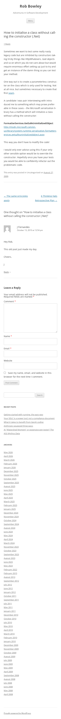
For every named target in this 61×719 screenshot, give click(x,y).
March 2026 (9, 459)
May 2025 (8, 494)
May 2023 (8, 565)
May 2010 (8, 626)
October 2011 (10, 596)
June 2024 (8, 531)
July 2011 (8, 603)
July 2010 (8, 622)
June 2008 (8, 686)
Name (8, 336)
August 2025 (9, 486)
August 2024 (9, 528)
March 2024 (9, 543)
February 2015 (10, 573)
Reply (6, 272)
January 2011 (10, 611)
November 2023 (11, 546)
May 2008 (8, 690)
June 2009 (8, 664)
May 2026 (8, 452)
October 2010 (10, 618)
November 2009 (11, 648)
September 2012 (11, 580)
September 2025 (11, 482)
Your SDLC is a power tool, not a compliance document (29, 418)
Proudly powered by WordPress (17, 713)
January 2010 (10, 641)
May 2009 (8, 667)
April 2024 (8, 539)
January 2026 (10, 467)
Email (7, 348)
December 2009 (11, 645)
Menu (30, 21)
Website (8, 360)
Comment (10, 301)
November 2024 (11, 516)
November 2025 (11, 475)
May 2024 (8, 535)
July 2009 (8, 660)
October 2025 (10, 478)
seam (11, 93)
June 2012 (8, 588)
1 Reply (7, 44)
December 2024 (11, 512)
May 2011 (8, 607)
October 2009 (10, 652)
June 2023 (8, 562)
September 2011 (11, 599)
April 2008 (8, 694)
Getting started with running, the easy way (23, 414)
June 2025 (8, 490)
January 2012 (10, 592)
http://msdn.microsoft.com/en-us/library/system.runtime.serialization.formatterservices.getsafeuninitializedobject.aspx (30, 131)
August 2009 (9, 656)
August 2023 (9, 558)
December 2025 (11, 471)
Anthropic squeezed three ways (18, 425)
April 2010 (8, 630)
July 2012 (8, 584)
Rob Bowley (30, 6)
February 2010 (10, 637)
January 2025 (10, 509)
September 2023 (11, 554)
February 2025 (10, 505)
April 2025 (8, 497)
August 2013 (9, 577)
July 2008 (8, 683)
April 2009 (8, 671)
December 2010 (11, 614)
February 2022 (10, 569)
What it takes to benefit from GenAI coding (23, 422)
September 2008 (11, 675)
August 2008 (9, 679)
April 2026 (8, 456)
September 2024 (11, 524)
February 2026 (10, 463)
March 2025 (9, 501)
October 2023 (10, 550)
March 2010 (9, 633)
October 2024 (10, 520)
